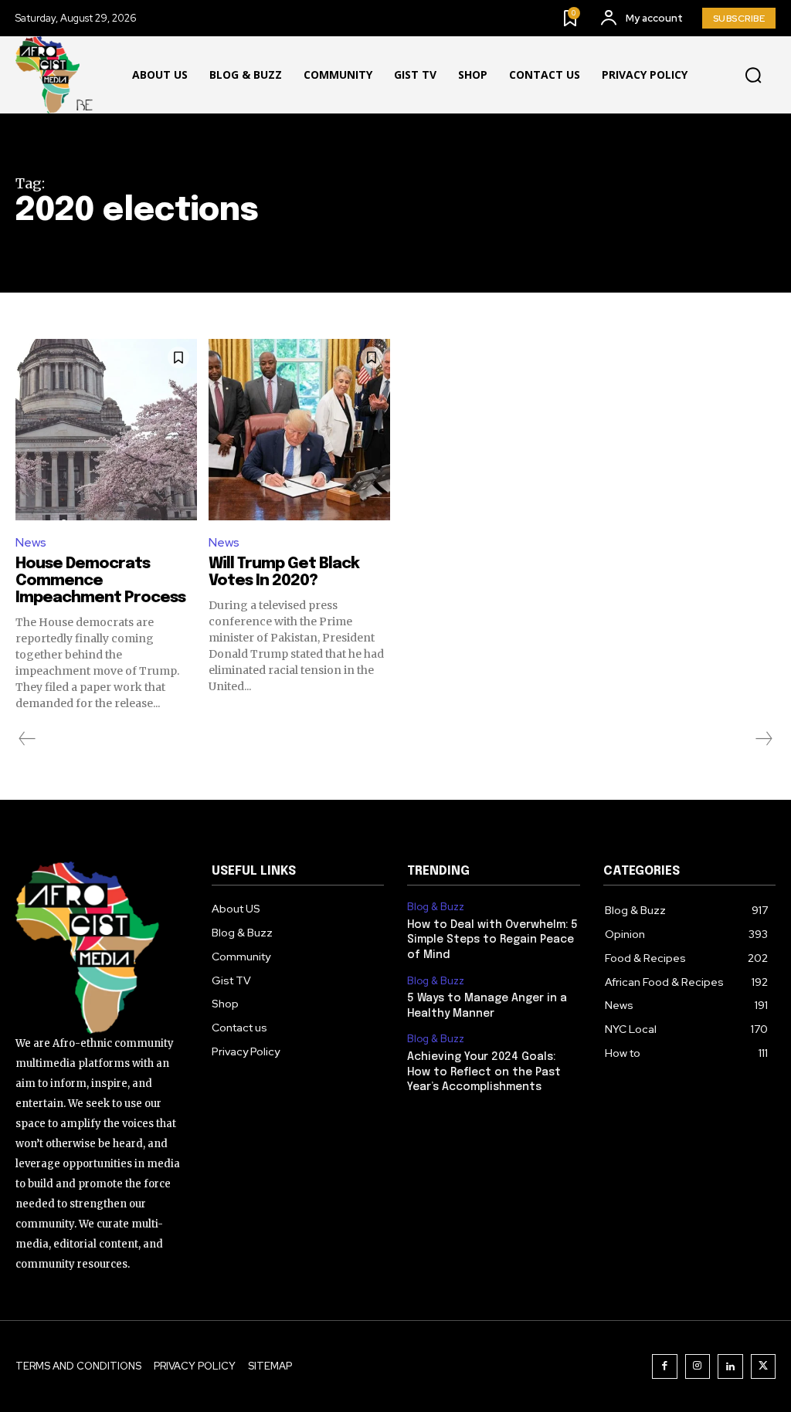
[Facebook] (664, 1367)
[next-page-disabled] (763, 738)
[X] (763, 1367)
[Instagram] (698, 1367)
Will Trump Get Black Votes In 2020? (284, 572)
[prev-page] (27, 738)
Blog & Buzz (435, 907)
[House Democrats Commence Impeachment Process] (106, 429)
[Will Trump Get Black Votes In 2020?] (299, 429)
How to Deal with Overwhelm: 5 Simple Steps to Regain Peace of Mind (492, 939)
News (30, 542)
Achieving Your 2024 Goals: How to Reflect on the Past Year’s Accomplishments (484, 1071)
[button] (753, 75)
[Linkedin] (730, 1367)
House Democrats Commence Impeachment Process (100, 581)
